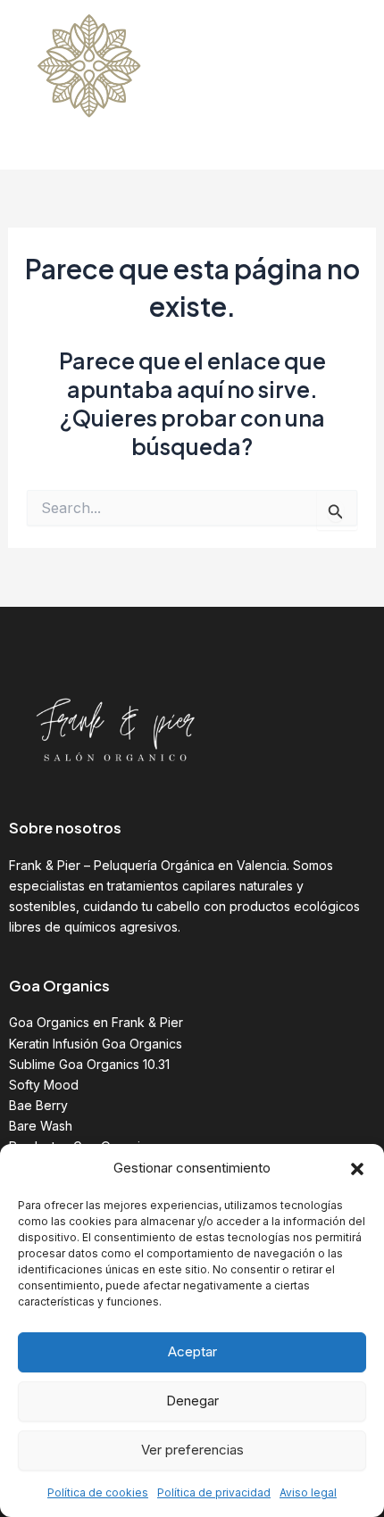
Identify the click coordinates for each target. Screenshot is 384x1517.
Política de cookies (97, 1492)
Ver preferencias (192, 1449)
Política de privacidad (214, 1492)
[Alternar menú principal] (345, 84)
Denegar (192, 1400)
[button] (357, 1169)
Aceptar (192, 1351)
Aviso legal (308, 1492)
